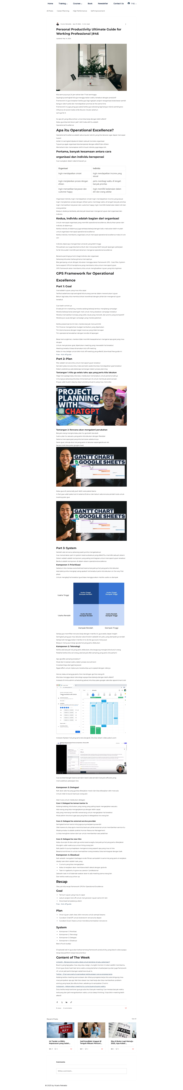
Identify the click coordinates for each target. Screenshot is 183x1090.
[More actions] (125, 24)
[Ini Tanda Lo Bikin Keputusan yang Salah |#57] (60, 1030)
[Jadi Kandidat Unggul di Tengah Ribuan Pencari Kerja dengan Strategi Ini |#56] (91, 1030)
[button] (63, 3)
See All (134, 1019)
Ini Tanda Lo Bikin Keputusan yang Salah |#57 (59, 1042)
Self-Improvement (98, 11)
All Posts (50, 11)
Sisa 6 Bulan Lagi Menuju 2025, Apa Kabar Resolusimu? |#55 (122, 1042)
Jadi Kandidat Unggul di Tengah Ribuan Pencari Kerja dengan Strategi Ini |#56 (91, 1042)
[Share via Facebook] (57, 1002)
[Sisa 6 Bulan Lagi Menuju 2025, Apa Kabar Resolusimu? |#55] (122, 1030)
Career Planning (63, 11)
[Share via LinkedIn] (66, 1002)
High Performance (80, 11)
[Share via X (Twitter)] (62, 1002)
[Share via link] (71, 1002)
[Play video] (91, 405)
